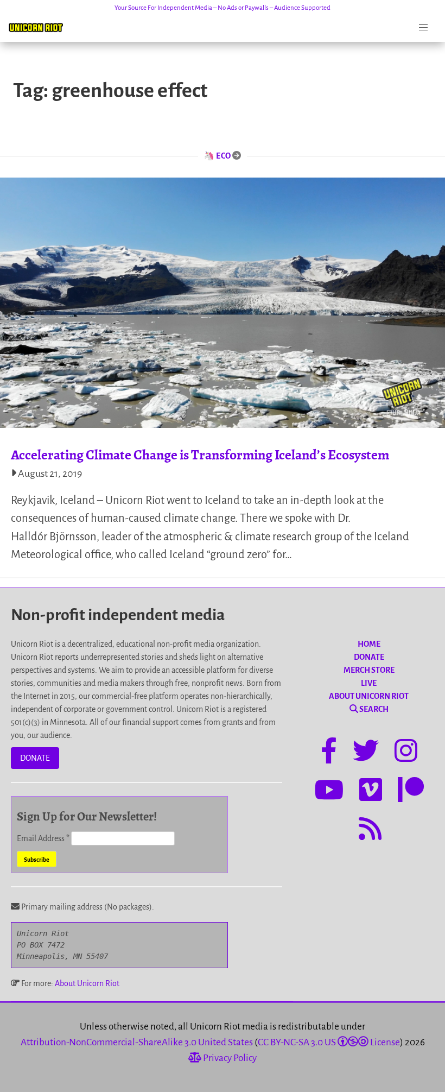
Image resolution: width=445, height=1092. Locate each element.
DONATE (35, 758)
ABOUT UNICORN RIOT (369, 696)
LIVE (369, 683)
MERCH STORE (369, 670)
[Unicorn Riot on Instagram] (406, 752)
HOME (369, 644)
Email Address (43, 838)
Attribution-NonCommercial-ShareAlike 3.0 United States (137, 1042)
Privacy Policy (229, 1058)
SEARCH (373, 709)
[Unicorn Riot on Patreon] (411, 791)
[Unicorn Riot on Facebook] (328, 752)
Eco (223, 156)
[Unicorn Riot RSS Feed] (370, 830)
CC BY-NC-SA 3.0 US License (329, 1042)
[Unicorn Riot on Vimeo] (370, 791)
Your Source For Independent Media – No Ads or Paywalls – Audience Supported (222, 7)
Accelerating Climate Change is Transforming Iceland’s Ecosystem (200, 454)
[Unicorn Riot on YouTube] (329, 791)
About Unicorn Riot (87, 983)
